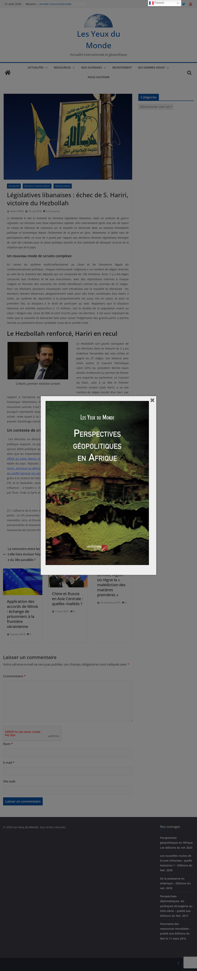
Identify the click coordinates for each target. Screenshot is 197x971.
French (159, 2)
